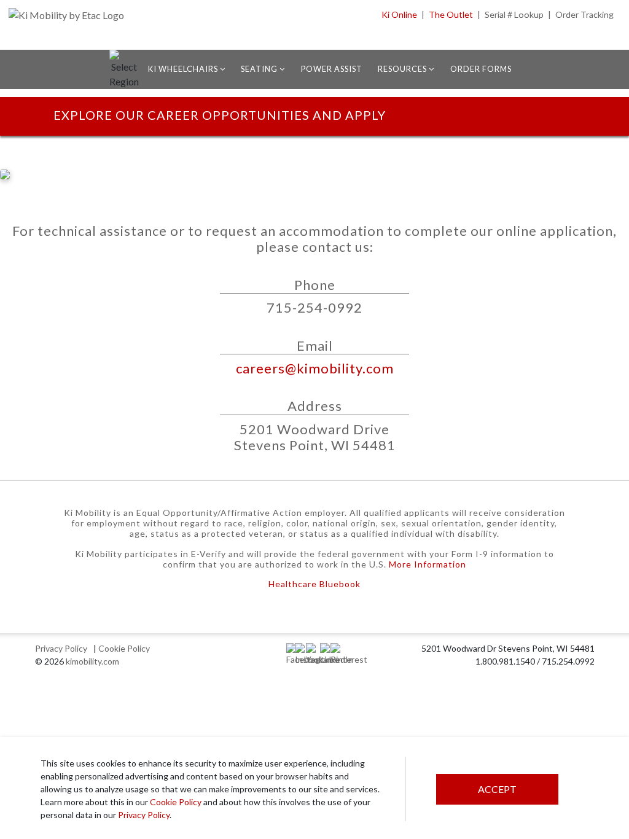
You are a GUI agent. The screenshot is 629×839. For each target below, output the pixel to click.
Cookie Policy (175, 802)
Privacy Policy (144, 815)
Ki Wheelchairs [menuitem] (184, 69)
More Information (427, 564)
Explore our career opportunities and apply (219, 114)
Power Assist (331, 69)
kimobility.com (92, 661)
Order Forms (481, 69)
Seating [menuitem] (260, 69)
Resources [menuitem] (403, 69)
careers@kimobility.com (315, 368)
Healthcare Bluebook (314, 584)
